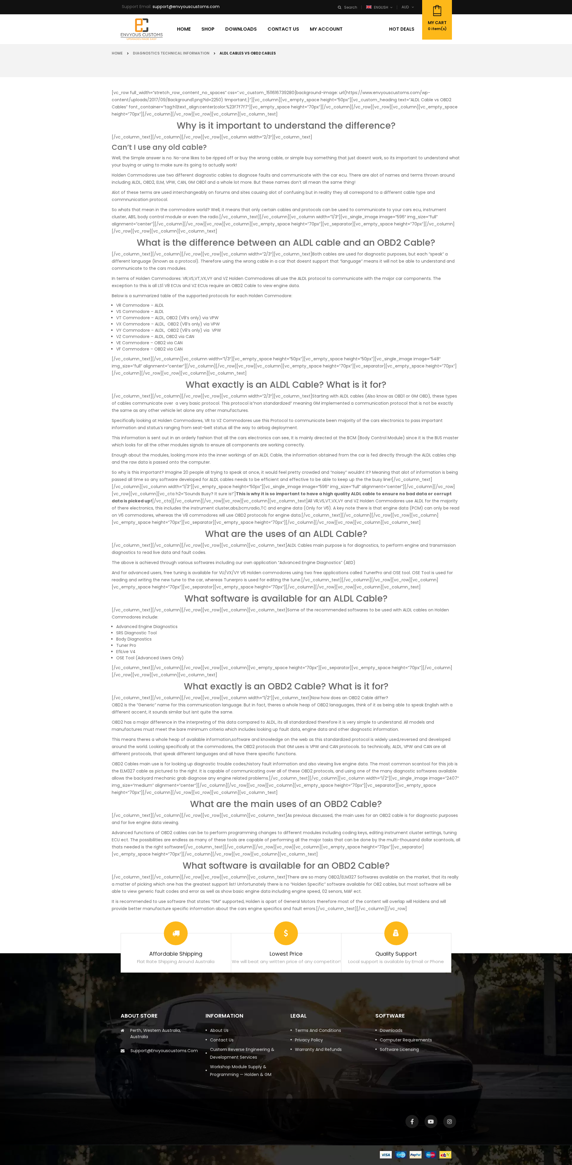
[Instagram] (449, 1121)
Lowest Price (286, 953)
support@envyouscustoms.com (186, 7)
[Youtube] (431, 1121)
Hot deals (401, 29)
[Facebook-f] (411, 1121)
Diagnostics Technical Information (171, 53)
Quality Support (396, 953)
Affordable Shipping (175, 953)
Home (117, 53)
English (381, 7)
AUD (405, 7)
